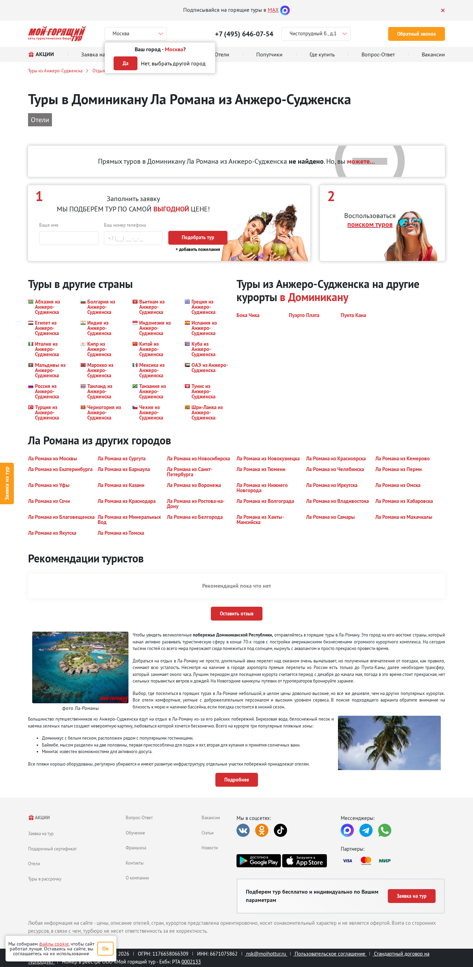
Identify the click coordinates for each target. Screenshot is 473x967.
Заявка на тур (6, 483)
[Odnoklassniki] (261, 830)
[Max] (285, 9)
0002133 (191, 961)
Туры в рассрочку (44, 879)
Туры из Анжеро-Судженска (55, 70)
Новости (210, 847)
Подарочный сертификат (52, 848)
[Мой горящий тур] (57, 33)
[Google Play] (259, 860)
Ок (105, 948)
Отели (34, 863)
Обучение (135, 832)
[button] (50, 307)
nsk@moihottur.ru (266, 953)
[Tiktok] (280, 830)
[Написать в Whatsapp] (384, 830)
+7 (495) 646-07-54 (244, 33)
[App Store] (304, 860)
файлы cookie (54, 944)
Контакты (135, 863)
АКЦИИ (42, 818)
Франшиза (136, 847)
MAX (273, 9)
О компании (137, 877)
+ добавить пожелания (198, 249)
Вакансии (211, 817)
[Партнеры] (393, 860)
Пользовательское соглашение (330, 953)
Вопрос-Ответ (139, 817)
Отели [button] (40, 119)
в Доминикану (314, 297)
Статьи (208, 832)
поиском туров (370, 224)
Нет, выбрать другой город (173, 63)
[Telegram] (366, 830)
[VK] (243, 830)
